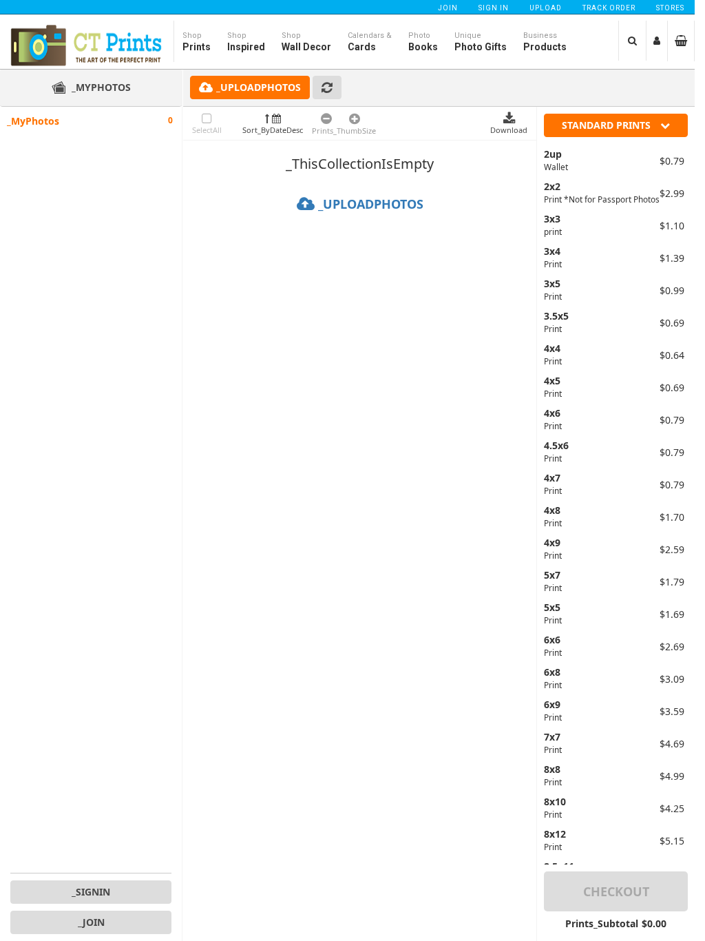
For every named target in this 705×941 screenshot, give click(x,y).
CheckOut (616, 891)
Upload (545, 8)
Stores (670, 8)
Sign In (493, 8)
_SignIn (91, 891)
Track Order (608, 8)
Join (448, 8)
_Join (91, 922)
